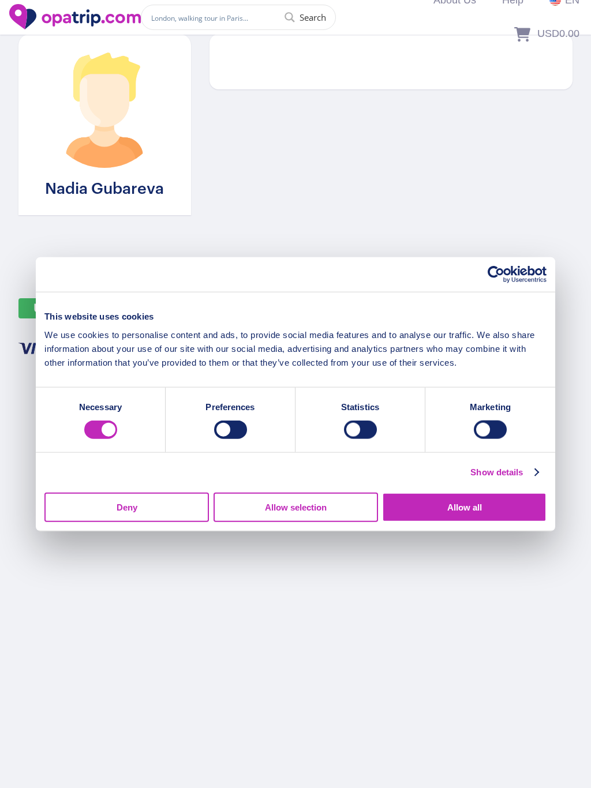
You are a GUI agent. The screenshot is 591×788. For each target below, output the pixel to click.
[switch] (230, 430)
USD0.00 (558, 33)
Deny (127, 507)
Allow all (464, 507)
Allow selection (296, 507)
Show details (496, 472)
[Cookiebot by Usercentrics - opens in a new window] (496, 274)
